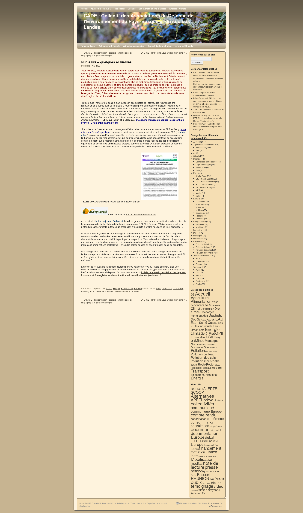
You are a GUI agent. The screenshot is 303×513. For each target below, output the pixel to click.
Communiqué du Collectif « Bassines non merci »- (204, 94)
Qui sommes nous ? (101, 8)
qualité (199, 193)
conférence (215, 418)
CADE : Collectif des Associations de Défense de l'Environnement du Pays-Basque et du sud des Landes (138, 21)
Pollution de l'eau (203, 247)
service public (108, 291)
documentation (206, 429)
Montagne (197, 235)
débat (209, 437)
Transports (119, 8)
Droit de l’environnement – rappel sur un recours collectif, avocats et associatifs (207, 86)
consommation (202, 421)
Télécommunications (202, 255)
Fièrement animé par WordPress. (193, 503)
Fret (197, 272)
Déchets (132, 8)
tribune (216, 482)
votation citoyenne (208, 490)
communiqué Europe (206, 411)
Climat (196, 156)
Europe (84, 291)
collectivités (202, 403)
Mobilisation (202, 459)
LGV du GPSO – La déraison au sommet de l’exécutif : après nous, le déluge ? (207, 126)
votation (194, 490)
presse (98, 291)
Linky (200, 210)
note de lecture (204, 465)
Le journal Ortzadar (184, 45)
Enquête (212, 441)
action (158, 288)
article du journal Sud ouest (109, 221)
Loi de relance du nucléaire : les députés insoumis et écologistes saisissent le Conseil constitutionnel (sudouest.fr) (133, 274)
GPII (197, 275)
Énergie (116, 288)
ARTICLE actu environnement (141, 214)
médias (197, 463)
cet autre (181, 132)
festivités (195, 448)
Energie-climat (127, 288)
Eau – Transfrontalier (205, 184)
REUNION (200, 478)
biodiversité (201, 147)
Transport (197, 267)
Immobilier (197, 230)
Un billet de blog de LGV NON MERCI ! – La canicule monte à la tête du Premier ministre (207, 118)
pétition (197, 470)
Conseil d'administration (160, 45)
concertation (198, 419)
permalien (135, 291)
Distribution (200, 201)
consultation (178, 288)
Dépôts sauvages (203, 164)
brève (208, 399)
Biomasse (200, 224)
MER (198, 190)
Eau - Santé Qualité (204, 322)
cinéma (218, 400)
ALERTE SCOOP (204, 390)
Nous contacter (88, 45)
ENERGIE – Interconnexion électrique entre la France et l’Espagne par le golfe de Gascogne (106, 54)
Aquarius (202, 204)
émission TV (198, 493)
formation (198, 451)
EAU (195, 173)
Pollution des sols (203, 249)
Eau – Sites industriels (205, 181)
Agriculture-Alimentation (203, 144)
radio (193, 475)
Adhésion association (133, 45)
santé (198, 195)
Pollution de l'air (202, 244)
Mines (196, 232)
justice (91, 291)
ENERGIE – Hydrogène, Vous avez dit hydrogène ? (164, 52)
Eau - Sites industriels (207, 324)
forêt (197, 150)
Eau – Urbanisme (203, 187)
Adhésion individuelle (109, 45)
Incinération (201, 167)
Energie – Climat (177, 8)
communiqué (202, 407)
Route (198, 284)
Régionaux (200, 281)
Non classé (198, 238)
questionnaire (211, 471)
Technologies (201, 218)
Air (194, 153)
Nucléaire (200, 227)
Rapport (203, 474)
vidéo (218, 486)
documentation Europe (204, 435)
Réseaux (138, 288)
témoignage (202, 486)
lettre (195, 455)
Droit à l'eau (201, 175)
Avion (198, 269)
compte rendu (204, 415)
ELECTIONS (199, 441)
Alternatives (167, 288)
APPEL (197, 399)
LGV (197, 278)
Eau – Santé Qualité (204, 178)
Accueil (84, 8)
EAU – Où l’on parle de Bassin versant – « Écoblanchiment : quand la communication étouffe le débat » (208, 76)
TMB (198, 170)
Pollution (197, 241)
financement (210, 448)
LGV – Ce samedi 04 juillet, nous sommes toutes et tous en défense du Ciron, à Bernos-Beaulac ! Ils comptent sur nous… (208, 102)
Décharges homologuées (206, 161)
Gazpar (201, 207)
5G (197, 258)
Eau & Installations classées (152, 8)
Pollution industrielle (204, 252)
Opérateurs (200, 212)
